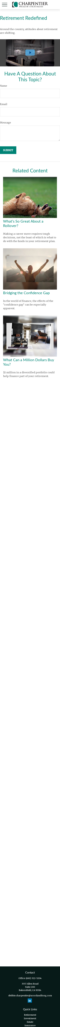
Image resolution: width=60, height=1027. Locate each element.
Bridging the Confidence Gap (26, 293)
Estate (30, 1022)
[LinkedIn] (30, 1000)
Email (3, 104)
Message (5, 122)
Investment (30, 1018)
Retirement (30, 1015)
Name (3, 85)
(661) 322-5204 (34, 978)
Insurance (30, 1025)
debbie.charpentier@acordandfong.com (30, 995)
